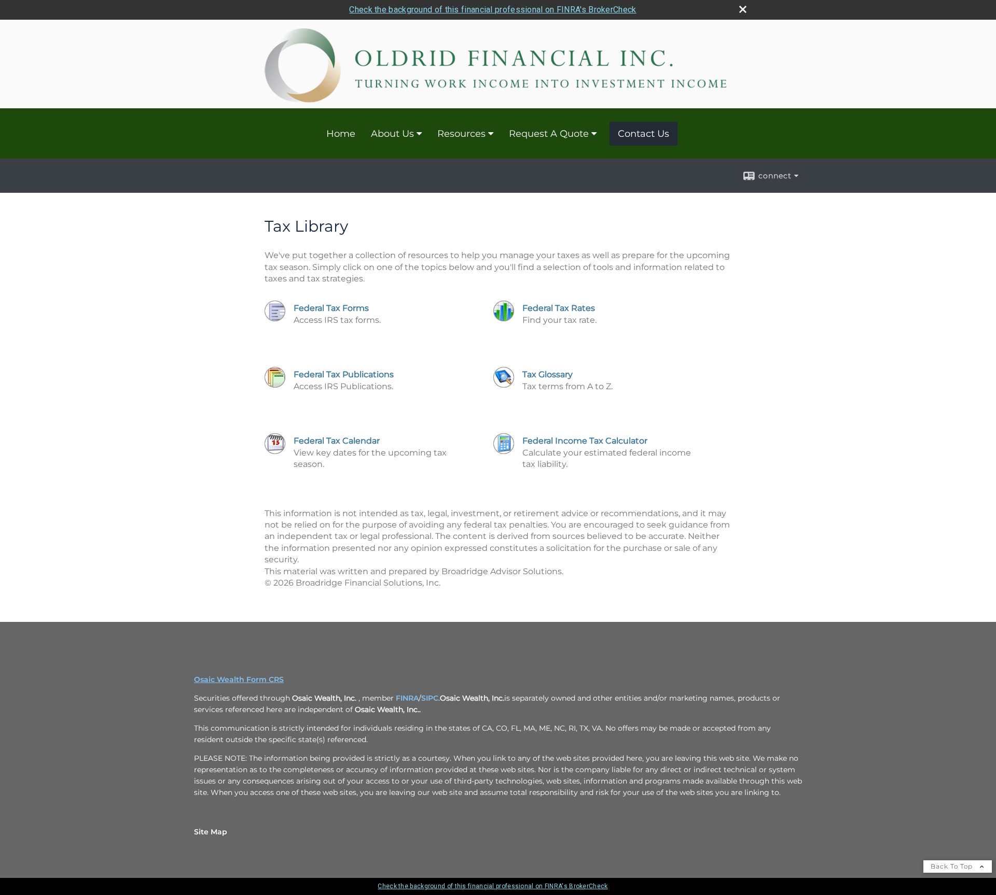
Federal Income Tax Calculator (584, 441)
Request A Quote (549, 133)
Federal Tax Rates (558, 308)
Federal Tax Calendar (337, 441)
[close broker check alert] (743, 9)
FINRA (407, 698)
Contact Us (643, 133)
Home (340, 133)
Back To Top (953, 866)
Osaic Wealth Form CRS (239, 679)
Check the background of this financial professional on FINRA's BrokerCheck (492, 10)
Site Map (210, 831)
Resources (461, 133)
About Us (392, 133)
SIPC (429, 698)
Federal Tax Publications (344, 374)
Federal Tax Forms (331, 308)
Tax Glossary (547, 374)
